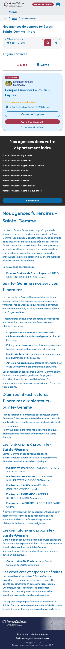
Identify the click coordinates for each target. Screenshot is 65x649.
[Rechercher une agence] (47, 42)
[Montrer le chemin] (5, 18)
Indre (14, 18)
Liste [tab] (23, 65)
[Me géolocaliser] (56, 42)
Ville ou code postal (15, 39)
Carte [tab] (45, 65)
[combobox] (25, 42)
